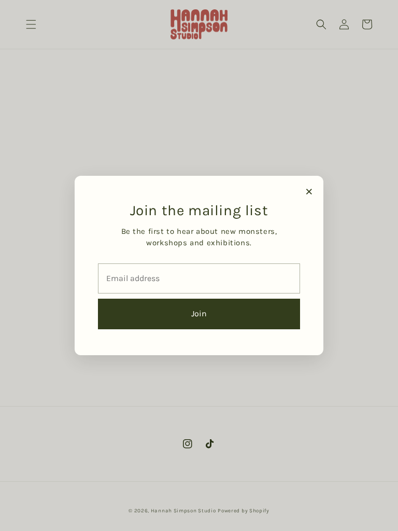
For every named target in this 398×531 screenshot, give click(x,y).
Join (199, 313)
